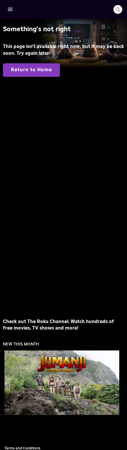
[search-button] (117, 9)
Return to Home (31, 69)
